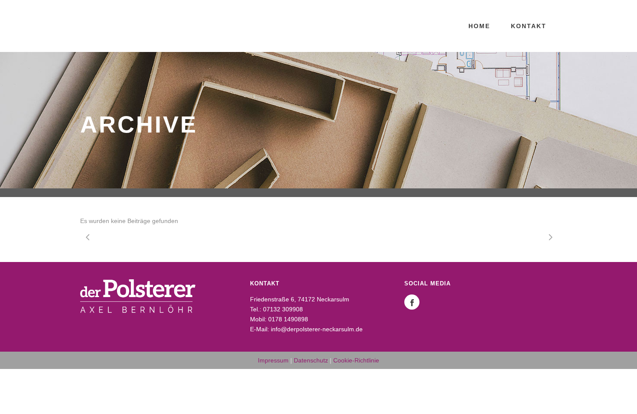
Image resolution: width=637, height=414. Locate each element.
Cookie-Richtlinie (356, 360)
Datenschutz (311, 360)
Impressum (273, 360)
